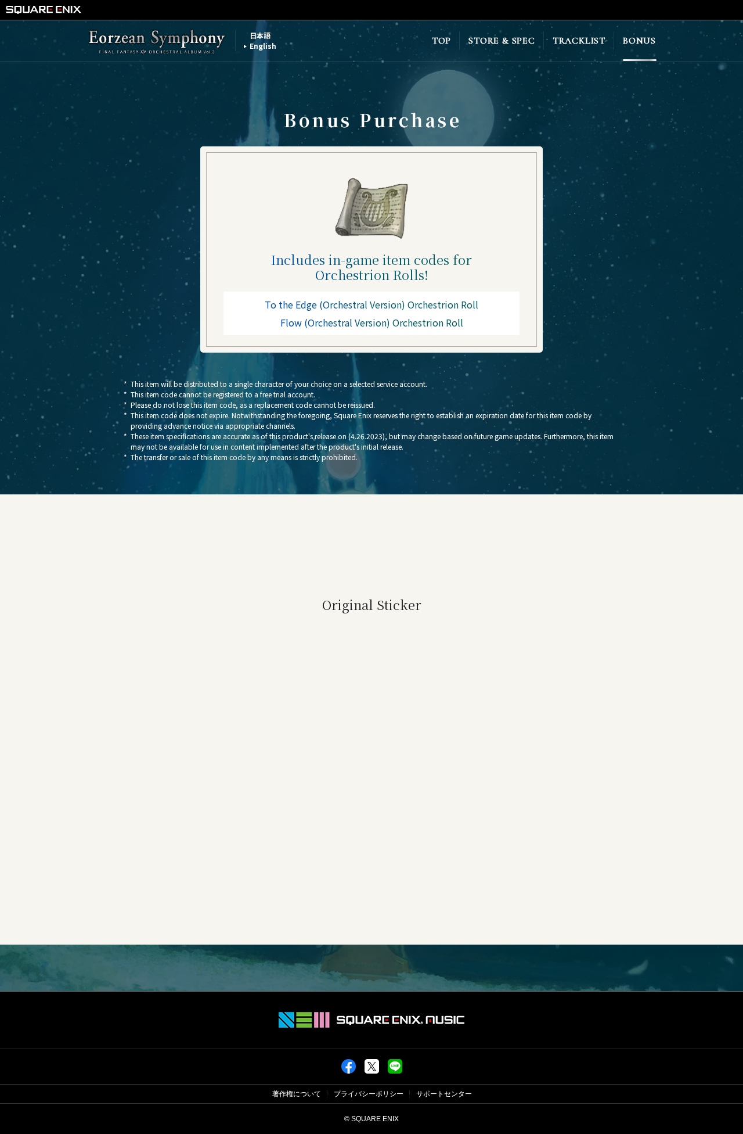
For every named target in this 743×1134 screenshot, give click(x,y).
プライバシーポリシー (368, 1094)
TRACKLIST (579, 40)
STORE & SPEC (501, 40)
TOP (441, 40)
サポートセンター (444, 1094)
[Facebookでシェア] (348, 1071)
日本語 (260, 35)
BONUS (639, 40)
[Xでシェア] (372, 1071)
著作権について (296, 1094)
